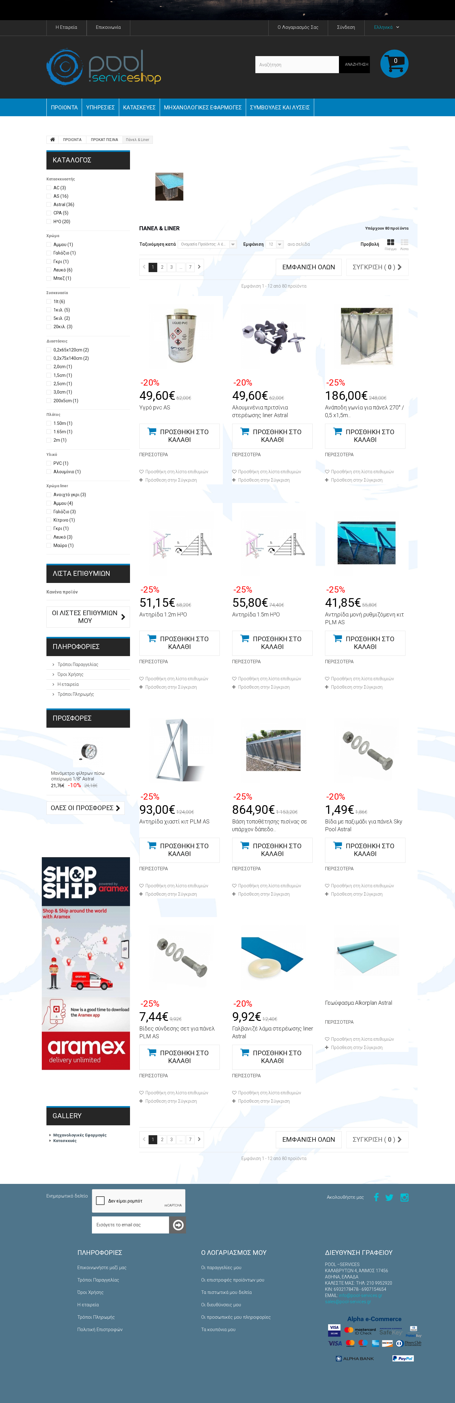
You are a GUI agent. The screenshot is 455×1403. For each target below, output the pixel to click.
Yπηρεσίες (100, 107)
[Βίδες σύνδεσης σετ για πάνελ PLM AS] (181, 957)
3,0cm (63, 392)
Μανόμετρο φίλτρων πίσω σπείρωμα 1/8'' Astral (78, 776)
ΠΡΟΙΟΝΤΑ (64, 107)
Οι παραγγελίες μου (221, 1267)
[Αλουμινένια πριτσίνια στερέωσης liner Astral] (274, 336)
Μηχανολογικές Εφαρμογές (80, 1135)
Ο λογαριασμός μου (233, 1252)
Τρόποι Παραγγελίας (77, 664)
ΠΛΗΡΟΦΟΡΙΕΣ (76, 647)
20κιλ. (63, 326)
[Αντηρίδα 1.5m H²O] (274, 543)
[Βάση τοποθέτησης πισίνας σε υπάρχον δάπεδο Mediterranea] (274, 750)
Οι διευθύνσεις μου (221, 1305)
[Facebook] (376, 1197)
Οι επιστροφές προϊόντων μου (232, 1280)
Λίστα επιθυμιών (81, 573)
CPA (61, 212)
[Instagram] (405, 1197)
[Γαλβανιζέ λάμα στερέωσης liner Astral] (274, 957)
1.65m (63, 431)
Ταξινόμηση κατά (157, 244)
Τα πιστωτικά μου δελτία (226, 1292)
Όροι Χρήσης (70, 674)
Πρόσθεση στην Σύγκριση (171, 480)
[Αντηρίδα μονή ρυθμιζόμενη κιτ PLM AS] (367, 543)
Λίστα (404, 249)
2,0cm (63, 366)
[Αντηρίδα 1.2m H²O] (181, 543)
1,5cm (63, 375)
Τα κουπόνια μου (218, 1329)
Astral (64, 204)
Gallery (67, 1116)
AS (61, 196)
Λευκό (63, 269)
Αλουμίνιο (67, 471)
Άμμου (63, 503)
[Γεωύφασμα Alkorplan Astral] (367, 957)
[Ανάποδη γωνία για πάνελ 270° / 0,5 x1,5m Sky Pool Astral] (367, 336)
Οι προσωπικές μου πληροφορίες (236, 1317)
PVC (61, 463)
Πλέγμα (390, 249)
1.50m (63, 423)
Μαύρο (64, 545)
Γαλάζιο (65, 252)
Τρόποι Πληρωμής (75, 694)
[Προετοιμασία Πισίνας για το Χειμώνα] (227, 10)
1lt (59, 301)
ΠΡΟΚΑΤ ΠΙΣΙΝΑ (104, 140)
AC (60, 187)
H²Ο (62, 221)
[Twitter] (389, 1197)
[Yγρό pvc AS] (181, 336)
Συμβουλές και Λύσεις (280, 107)
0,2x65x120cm (71, 349)
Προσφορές (72, 718)
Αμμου (63, 244)
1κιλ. (62, 309)
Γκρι (61, 261)
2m (60, 440)
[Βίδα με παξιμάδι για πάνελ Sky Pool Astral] (367, 750)
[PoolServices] (103, 67)
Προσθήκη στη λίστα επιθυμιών (176, 471)
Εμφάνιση (253, 244)
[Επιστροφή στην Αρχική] (52, 139)
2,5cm (63, 383)
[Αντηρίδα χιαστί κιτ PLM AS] (181, 750)
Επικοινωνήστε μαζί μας (102, 1267)
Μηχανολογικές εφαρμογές (203, 107)
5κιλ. (62, 318)
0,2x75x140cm (71, 358)
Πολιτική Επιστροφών (100, 1329)
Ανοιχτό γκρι (70, 494)
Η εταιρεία (68, 684)
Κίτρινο (64, 520)
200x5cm (66, 400)
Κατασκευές (139, 107)
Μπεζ (62, 278)
